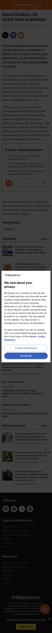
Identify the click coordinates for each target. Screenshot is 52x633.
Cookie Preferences (26, 348)
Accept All (26, 356)
